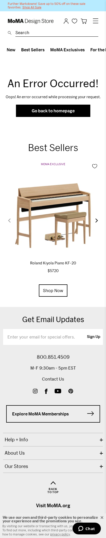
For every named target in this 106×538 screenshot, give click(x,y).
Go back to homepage (53, 110)
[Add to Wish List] (95, 166)
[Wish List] (74, 21)
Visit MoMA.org (53, 505)
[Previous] (12, 221)
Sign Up (93, 337)
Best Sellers (33, 49)
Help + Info (16, 439)
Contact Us (53, 378)
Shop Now (53, 290)
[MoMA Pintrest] (71, 391)
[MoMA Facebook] (46, 391)
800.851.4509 (53, 357)
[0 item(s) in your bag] (83, 21)
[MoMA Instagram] (35, 391)
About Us (15, 453)
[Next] (93, 221)
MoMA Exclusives (67, 49)
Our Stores (16, 466)
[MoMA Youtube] (57, 391)
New (11, 49)
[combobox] (56, 33)
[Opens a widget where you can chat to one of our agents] (86, 529)
